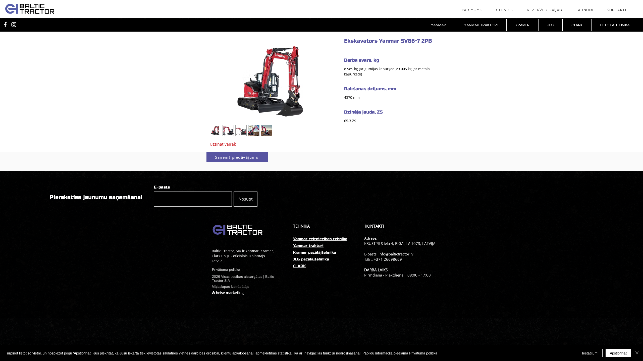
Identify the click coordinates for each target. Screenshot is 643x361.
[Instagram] (14, 24)
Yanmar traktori (308, 245)
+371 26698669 (388, 259)
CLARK (299, 266)
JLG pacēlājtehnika (311, 259)
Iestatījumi (590, 352)
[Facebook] (5, 24)
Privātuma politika (423, 352)
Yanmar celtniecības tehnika (320, 239)
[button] (237, 157)
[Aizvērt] (637, 353)
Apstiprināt (618, 352)
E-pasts (162, 187)
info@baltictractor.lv (396, 253)
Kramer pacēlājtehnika (314, 252)
